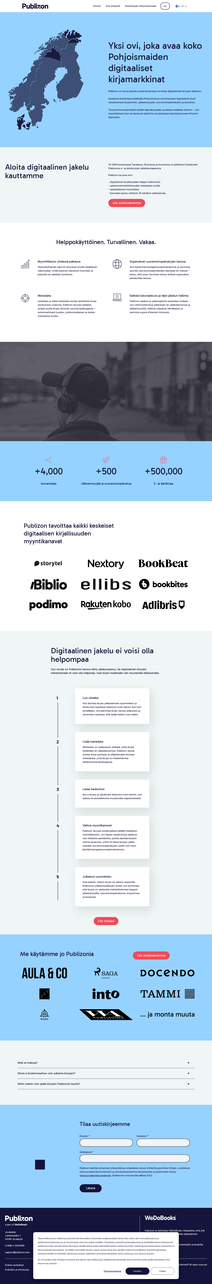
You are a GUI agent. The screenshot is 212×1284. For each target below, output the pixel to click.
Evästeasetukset (112, 1271)
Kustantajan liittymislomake (140, 5)
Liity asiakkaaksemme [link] (127, 203)
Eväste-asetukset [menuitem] (14, 1265)
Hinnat (97, 5)
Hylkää (162, 1271)
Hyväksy (137, 1271)
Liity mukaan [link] (106, 921)
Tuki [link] (165, 6)
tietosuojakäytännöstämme (95, 1175)
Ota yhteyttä (113, 5)
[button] (106, 1063)
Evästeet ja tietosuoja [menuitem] (17, 1269)
